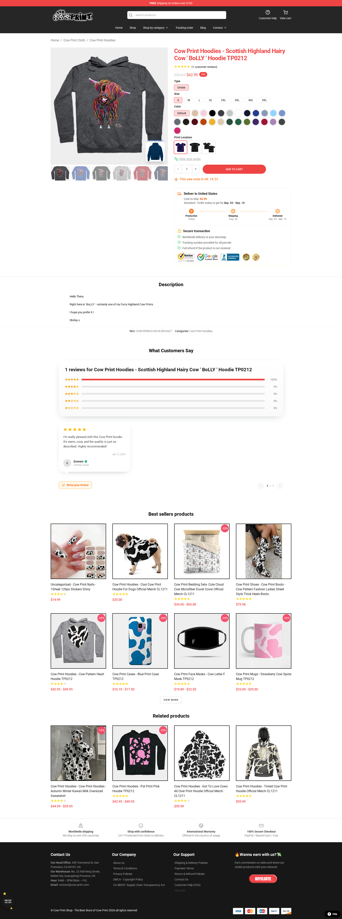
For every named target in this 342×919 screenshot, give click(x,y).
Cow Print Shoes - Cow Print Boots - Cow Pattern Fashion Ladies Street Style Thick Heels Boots (260, 589)
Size (177, 93)
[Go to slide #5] (142, 173)
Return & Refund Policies (190, 873)
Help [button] (334, 914)
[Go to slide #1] (60, 173)
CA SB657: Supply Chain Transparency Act (139, 885)
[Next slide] (162, 106)
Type (177, 81)
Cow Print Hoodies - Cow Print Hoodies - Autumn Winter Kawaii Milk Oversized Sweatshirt (78, 791)
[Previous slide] (57, 106)
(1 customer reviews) (204, 66)
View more (171, 700)
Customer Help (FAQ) (187, 885)
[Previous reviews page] (260, 485)
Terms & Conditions (125, 868)
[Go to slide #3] (101, 173)
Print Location (183, 137)
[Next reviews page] (279, 485)
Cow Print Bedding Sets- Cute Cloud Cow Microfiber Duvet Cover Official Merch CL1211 (199, 589)
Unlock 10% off (8, 901)
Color (177, 106)
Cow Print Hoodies (102, 40)
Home (55, 40)
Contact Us (181, 879)
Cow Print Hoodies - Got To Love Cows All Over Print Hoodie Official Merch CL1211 (201, 791)
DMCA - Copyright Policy (128, 879)
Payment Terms (184, 868)
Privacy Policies (122, 873)
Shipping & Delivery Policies (191, 862)
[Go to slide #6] (163, 173)
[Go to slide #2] (80, 173)
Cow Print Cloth (74, 40)
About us (118, 862)
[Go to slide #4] (121, 173)
